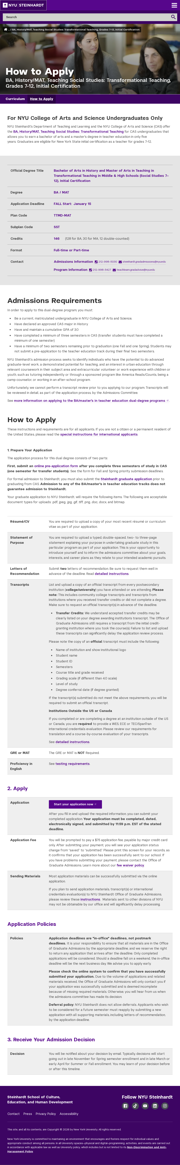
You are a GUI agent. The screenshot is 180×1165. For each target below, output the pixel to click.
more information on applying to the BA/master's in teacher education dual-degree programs (89, 401)
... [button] (9, 29)
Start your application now (73, 804)
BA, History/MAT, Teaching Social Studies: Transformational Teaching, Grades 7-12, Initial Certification (76, 29)
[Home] (6, 29)
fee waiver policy (130, 865)
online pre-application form (56, 466)
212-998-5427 (102, 269)
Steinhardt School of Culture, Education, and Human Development (40, 1099)
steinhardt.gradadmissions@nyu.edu (144, 261)
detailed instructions (112, 574)
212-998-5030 (107, 261)
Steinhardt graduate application (126, 479)
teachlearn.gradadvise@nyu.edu (136, 269)
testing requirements (73, 764)
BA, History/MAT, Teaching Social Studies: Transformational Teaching (68, 132)
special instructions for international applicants (99, 434)
